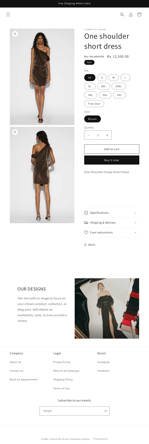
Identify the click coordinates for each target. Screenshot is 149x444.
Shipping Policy (63, 379)
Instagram (103, 362)
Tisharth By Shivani (59, 439)
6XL (119, 95)
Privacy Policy (61, 362)
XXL (103, 86)
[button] (8, 14)
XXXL (119, 86)
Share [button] (91, 244)
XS (89, 77)
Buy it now (111, 160)
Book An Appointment (24, 379)
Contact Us (16, 370)
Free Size (94, 103)
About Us (15, 362)
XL (89, 86)
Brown (92, 119)
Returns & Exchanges (66, 370)
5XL (105, 95)
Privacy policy (101, 438)
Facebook (103, 370)
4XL (90, 95)
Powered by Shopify (80, 439)
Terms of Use (61, 388)
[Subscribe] (105, 411)
